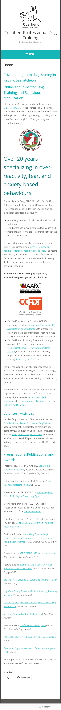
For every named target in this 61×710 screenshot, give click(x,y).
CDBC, (16, 107)
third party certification (27, 359)
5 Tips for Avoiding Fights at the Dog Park (23, 613)
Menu (32, 54)
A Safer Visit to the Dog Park (33, 625)
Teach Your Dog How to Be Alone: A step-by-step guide (30, 636)
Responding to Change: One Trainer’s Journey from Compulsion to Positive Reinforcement (28, 538)
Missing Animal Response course (27, 434)
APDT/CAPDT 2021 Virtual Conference (38, 553)
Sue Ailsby (29, 534)
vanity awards (26, 400)
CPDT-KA (8, 107)
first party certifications (14, 404)
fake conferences (42, 400)
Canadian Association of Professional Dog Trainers (27, 423)
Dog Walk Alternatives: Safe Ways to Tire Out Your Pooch (30, 579)
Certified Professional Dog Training (30, 35)
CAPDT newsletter (32, 511)
